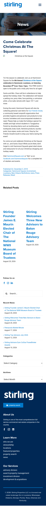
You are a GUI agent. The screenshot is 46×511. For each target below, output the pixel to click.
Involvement (31, 171)
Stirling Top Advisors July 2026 (16, 335)
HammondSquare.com (15, 156)
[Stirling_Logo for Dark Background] (18, 391)
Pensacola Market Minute (14, 328)
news (32, 173)
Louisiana (7, 173)
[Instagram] (8, 283)
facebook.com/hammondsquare (15, 159)
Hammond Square (19, 171)
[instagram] (9, 429)
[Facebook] (4, 283)
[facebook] (4, 429)
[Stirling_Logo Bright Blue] (13, 2)
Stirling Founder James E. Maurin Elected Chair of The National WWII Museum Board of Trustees (9, 235)
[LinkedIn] (12, 283)
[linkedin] (13, 429)
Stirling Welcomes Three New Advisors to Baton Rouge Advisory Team (34, 226)
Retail (13, 175)
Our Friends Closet (35, 111)
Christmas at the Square (32, 80)
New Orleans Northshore (20, 173)
